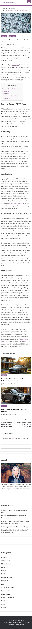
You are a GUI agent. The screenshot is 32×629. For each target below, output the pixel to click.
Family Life (4, 36)
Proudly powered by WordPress (12, 622)
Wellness (4, 607)
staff (13, 384)
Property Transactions (7, 597)
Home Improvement (7, 577)
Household (4, 580)
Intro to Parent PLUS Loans (10, 89)
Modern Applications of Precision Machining (14, 527)
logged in (13, 438)
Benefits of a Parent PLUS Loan (12, 96)
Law (2, 584)
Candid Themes (19, 624)
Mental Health (5, 591)
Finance (3, 570)
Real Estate (4, 601)
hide (15, 85)
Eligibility (5, 91)
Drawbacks (6, 98)
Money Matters (12, 36)
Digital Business (6, 564)
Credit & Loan (5, 560)
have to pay (15, 65)
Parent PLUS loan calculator (15, 203)
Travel (3, 604)
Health (3, 574)
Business (3, 557)
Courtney (15, 45)
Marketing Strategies (7, 587)
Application (6, 93)
